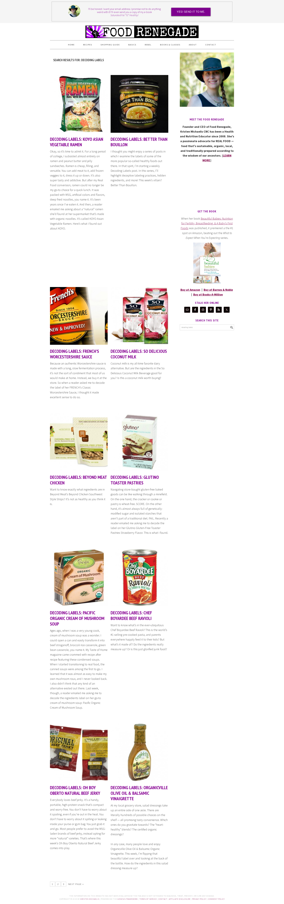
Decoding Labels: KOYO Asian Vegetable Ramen (76, 142)
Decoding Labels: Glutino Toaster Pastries (135, 480)
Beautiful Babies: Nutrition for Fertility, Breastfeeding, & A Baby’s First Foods (207, 223)
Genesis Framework (128, 899)
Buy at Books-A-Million (208, 294)
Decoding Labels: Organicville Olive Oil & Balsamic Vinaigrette (139, 793)
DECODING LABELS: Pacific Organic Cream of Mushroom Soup (77, 618)
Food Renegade (142, 30)
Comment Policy (216, 899)
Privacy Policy (199, 899)
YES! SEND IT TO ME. (191, 11)
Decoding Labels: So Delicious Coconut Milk (139, 354)
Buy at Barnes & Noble (218, 290)
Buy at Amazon (190, 290)
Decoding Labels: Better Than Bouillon (139, 142)
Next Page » (76, 884)
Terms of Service (148, 899)
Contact (162, 899)
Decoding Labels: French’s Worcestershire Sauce (74, 354)
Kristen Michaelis (89, 899)
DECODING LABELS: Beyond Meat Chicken (78, 480)
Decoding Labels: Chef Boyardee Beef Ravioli (131, 615)
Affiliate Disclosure (179, 899)
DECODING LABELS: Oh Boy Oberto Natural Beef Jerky (75, 790)
